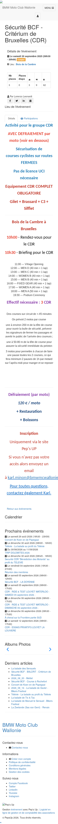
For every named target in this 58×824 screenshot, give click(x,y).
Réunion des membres (16, 572)
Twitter (12, 786)
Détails (11, 118)
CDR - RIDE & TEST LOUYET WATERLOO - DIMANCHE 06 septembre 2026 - (27, 606)
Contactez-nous (20, 747)
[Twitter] (17, 100)
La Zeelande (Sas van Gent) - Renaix (30, 707)
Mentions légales (17, 768)
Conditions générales (19, 765)
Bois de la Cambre (26, 64)
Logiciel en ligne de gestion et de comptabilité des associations (28, 811)
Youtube (13, 792)
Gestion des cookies (19, 771)
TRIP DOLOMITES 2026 (17, 552)
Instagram (14, 796)
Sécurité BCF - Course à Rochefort (29, 681)
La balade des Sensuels (23, 668)
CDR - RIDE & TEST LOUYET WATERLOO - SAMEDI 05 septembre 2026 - (27, 593)
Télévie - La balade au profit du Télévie (24, 546)
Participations (30, 118)
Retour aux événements (19, 508)
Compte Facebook (18, 783)
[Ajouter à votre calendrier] (30, 100)
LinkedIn (13, 789)
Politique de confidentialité (22, 762)
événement (16, 809)
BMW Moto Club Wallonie (20, 727)
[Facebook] (10, 100)
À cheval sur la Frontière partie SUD (23, 617)
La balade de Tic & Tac (23, 697)
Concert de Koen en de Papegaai (22, 539)
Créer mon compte (21, 758)
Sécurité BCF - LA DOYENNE (20, 581)
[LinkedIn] (24, 100)
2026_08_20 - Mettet (22, 678)
